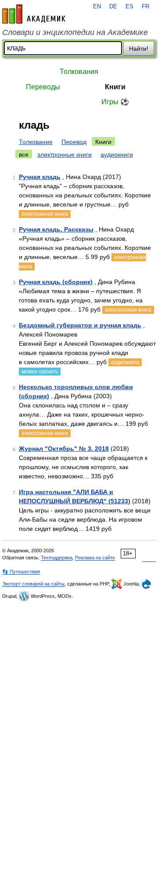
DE (113, 7)
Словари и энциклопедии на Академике (75, 32)
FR (145, 7)
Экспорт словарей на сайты (33, 583)
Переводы (43, 87)
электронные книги (64, 154)
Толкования (79, 71)
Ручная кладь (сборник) (56, 281)
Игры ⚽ (115, 101)
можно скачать (40, 371)
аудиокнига (125, 362)
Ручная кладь (40, 176)
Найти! (138, 48)
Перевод (73, 141)
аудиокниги (117, 154)
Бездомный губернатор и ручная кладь (80, 325)
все (24, 154)
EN (97, 7)
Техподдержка (56, 557)
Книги (115, 87)
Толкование (36, 141)
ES (129, 7)
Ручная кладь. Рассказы (56, 229)
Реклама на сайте (95, 557)
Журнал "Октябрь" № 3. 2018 (64, 448)
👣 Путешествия (21, 571)
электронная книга (45, 214)
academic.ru (33, 14)
